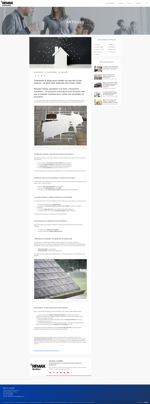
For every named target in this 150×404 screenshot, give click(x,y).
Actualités (39, 72)
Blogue (121, 3)
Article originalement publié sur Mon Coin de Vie (46, 350)
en (146, 3)
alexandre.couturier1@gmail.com (16, 396)
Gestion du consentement (88, 402)
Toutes (97, 44)
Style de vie (112, 52)
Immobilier (112, 47)
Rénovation (112, 49)
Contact (138, 3)
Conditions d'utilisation (75, 402)
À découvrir (99, 47)
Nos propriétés (110, 3)
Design (97, 54)
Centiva (145, 402)
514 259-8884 (9, 393)
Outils (129, 3)
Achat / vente (99, 49)
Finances (111, 44)
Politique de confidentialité (62, 402)
